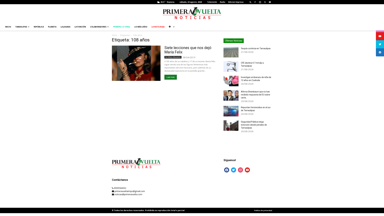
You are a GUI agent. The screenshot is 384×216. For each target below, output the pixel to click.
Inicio (8, 27)
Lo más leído (140, 27)
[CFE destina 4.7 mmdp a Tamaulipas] (231, 66)
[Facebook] (255, 2)
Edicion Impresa (235, 2)
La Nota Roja (158, 27)
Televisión (212, 2)
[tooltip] (380, 36)
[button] (250, 2)
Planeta (52, 27)
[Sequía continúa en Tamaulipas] (231, 52)
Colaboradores (98, 27)
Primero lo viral (121, 27)
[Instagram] (260, 2)
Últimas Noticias (233, 40)
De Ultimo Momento (173, 57)
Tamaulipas (21, 27)
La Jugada (65, 27)
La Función (80, 27)
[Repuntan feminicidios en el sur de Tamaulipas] (231, 111)
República (39, 27)
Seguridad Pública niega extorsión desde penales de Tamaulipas (254, 125)
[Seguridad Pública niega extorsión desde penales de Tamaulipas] (231, 125)
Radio (222, 2)
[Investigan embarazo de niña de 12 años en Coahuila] (231, 81)
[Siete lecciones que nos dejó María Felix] (136, 63)
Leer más (171, 77)
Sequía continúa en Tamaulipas (256, 48)
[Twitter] (265, 2)
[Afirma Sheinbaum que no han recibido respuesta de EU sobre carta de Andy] (231, 95)
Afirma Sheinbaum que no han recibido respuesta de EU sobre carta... (255, 94)
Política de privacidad (263, 210)
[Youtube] (270, 2)
